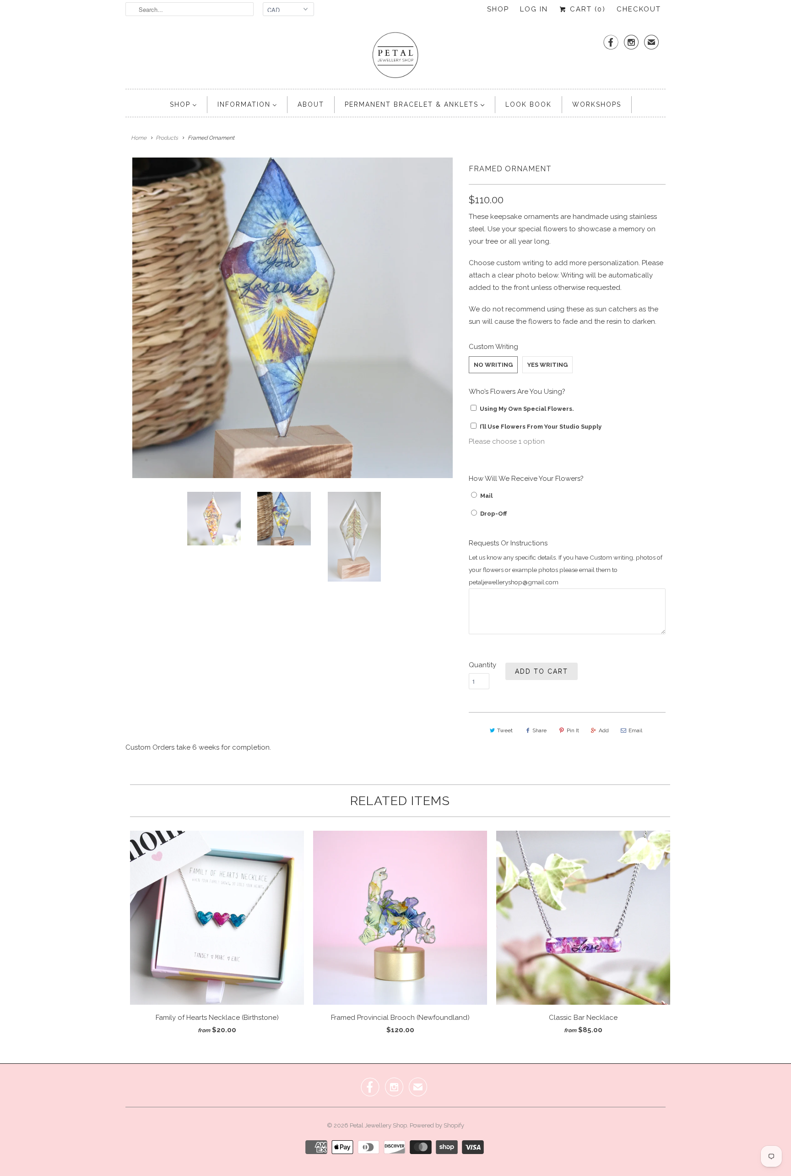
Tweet (505, 730)
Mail (486, 495)
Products (167, 138)
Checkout (639, 9)
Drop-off (493, 513)
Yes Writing (547, 364)
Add (604, 730)
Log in (534, 9)
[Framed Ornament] (292, 318)
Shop (498, 9)
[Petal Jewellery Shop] (395, 56)
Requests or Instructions (508, 543)
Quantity (482, 665)
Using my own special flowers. (527, 408)
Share (539, 730)
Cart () (586, 9)
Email (635, 730)
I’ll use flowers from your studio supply (540, 426)
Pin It (573, 730)
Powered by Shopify (437, 1125)
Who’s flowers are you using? (517, 391)
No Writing (493, 364)
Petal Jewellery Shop (378, 1125)
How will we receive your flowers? (526, 478)
